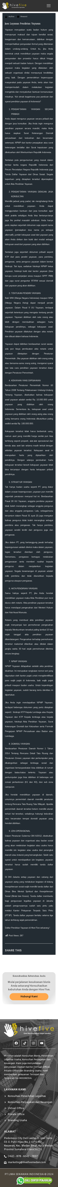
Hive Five (35, 927)
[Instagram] (33, 1043)
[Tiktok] (25, 1043)
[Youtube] (42, 1043)
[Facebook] (16, 1043)
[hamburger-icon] (48, 5)
